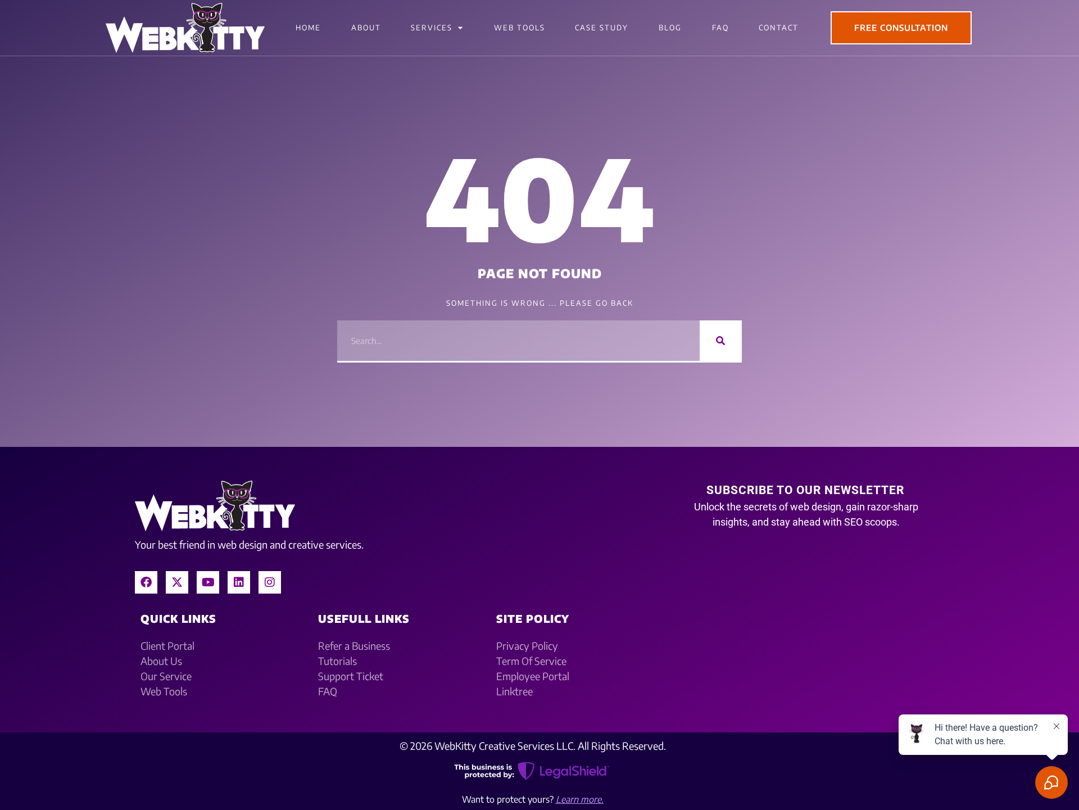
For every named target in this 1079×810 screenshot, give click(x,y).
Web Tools (519, 27)
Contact (779, 27)
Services (431, 27)
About (366, 27)
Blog (670, 27)
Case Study (601, 27)
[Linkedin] (239, 582)
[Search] (721, 340)
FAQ (720, 27)
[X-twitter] (177, 582)
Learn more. (580, 799)
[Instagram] (270, 582)
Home (308, 27)
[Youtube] (208, 582)
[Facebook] (146, 582)
